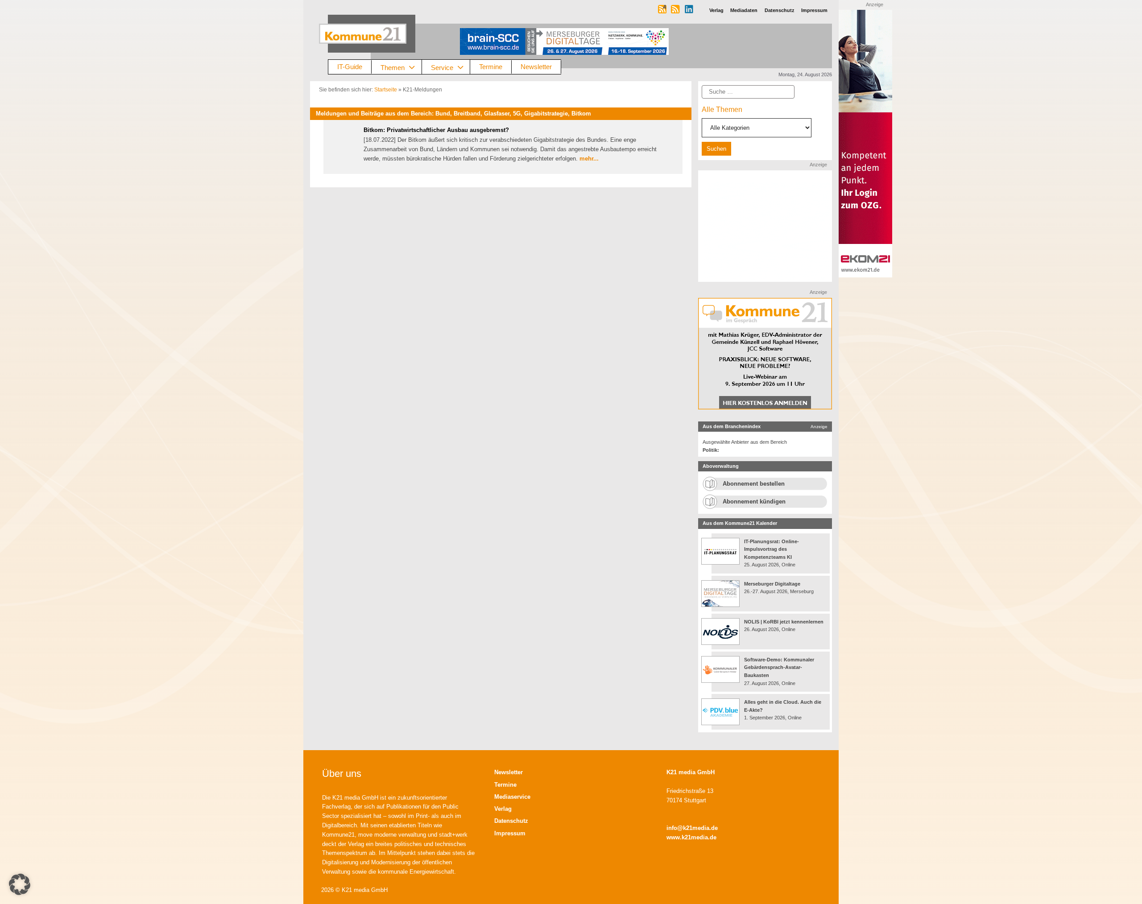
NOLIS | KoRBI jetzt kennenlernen (783, 621)
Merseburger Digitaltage (772, 583)
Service (442, 67)
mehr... (589, 158)
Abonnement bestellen (754, 483)
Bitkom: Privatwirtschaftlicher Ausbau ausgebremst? (436, 130)
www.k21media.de (691, 837)
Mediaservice (512, 796)
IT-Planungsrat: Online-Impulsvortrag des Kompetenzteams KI (771, 549)
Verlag (503, 808)
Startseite (385, 90)
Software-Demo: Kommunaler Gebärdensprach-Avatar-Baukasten (779, 667)
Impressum (509, 833)
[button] (19, 884)
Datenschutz (511, 820)
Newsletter (536, 66)
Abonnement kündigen (754, 501)
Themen (393, 67)
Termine (490, 66)
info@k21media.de (692, 828)
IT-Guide (349, 66)
